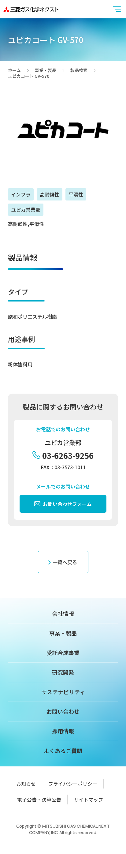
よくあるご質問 (63, 751)
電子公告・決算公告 (39, 799)
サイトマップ (88, 799)
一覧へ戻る (65, 562)
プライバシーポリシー (72, 783)
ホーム (14, 70)
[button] (117, 9)
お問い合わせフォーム (67, 504)
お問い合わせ (63, 711)
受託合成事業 (63, 653)
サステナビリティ (63, 692)
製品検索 (78, 70)
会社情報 (63, 613)
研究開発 (63, 672)
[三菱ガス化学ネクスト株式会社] (30, 9)
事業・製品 (45, 70)
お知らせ (26, 783)
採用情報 (63, 731)
